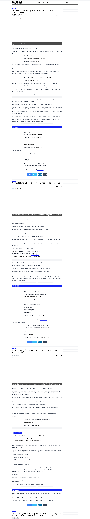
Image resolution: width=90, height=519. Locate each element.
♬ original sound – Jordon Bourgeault (33, 256)
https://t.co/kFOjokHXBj (39, 315)
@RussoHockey (29, 58)
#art (13, 256)
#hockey (22, 256)
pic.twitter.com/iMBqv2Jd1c (36, 167)
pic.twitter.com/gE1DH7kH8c (35, 296)
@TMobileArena (34, 77)
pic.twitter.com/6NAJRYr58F (45, 77)
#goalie (32, 254)
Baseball (46, 2)
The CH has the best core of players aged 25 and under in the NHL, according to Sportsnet (34, 438)
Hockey (39, 2)
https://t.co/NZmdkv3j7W (36, 134)
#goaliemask (36, 254)
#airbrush (16, 256)
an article (38, 388)
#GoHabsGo (26, 296)
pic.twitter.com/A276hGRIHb (39, 58)
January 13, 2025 (39, 61)
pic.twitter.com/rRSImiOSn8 (30, 317)
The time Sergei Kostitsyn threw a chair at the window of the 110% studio (31, 435)
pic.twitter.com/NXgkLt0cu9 (30, 422)
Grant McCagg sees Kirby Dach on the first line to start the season (29, 440)
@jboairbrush (15, 251)
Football (42, 2)
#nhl (20, 256)
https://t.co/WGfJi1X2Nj (29, 144)
